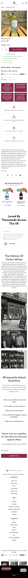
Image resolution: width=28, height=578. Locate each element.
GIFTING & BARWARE (14, 537)
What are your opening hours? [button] (14, 421)
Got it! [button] (14, 575)
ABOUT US (14, 481)
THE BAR (14, 540)
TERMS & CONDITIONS (14, 509)
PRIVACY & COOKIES (14, 506)
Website (12, 550)
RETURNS (14, 504)
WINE (14, 527)
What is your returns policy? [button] (15, 410)
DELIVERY (14, 501)
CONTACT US (14, 491)
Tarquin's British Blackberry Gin (21, 202)
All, (9, 79)
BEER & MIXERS (14, 532)
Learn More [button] (5, 571)
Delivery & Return (6, 67)
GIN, (11, 79)
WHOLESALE (14, 488)
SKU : (2, 77)
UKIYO (9, 45)
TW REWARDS (14, 493)
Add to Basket (18, 49)
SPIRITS (14, 79)
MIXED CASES (14, 525)
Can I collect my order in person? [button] (14, 406)
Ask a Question (16, 67)
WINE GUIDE (14, 483)
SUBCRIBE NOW (14, 456)
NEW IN (14, 522)
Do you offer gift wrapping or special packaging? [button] (15, 416)
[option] (14, 24)
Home (2, 7)
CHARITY (14, 514)
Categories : (4, 79)
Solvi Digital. (19, 550)
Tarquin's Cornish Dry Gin (7, 202)
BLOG (14, 486)
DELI (14, 535)
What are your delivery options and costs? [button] (15, 401)
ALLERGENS (14, 512)
